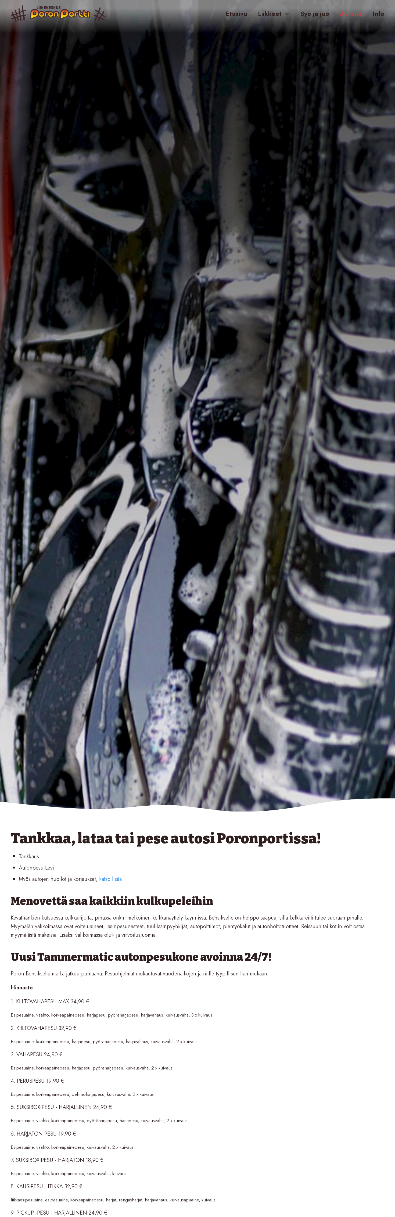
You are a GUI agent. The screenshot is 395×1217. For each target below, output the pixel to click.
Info (378, 13)
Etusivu (236, 13)
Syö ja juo (314, 13)
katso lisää (110, 879)
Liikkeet (270, 13)
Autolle (351, 13)
